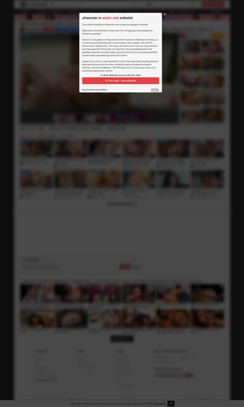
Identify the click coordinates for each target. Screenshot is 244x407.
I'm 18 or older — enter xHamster (120, 81)
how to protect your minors (94, 90)
